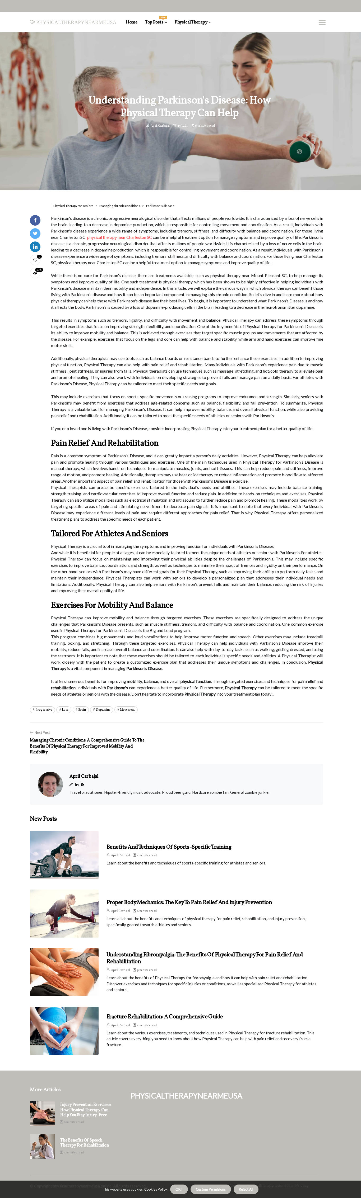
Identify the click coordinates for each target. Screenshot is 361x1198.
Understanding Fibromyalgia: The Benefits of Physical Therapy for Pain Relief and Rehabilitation (205, 958)
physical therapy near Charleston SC (119, 237)
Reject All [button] (246, 1189)
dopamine (103, 710)
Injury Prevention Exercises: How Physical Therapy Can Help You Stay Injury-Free (85, 1110)
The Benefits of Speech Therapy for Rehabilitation (84, 1143)
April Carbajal (160, 126)
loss (65, 710)
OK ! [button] (179, 1189)
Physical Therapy (191, 22)
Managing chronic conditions (119, 206)
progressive (43, 710)
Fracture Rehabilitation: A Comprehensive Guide (165, 1017)
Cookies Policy (155, 1189)
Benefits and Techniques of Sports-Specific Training (169, 847)
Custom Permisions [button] (211, 1189)
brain (82, 710)
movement (127, 710)
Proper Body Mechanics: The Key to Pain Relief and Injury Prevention (189, 902)
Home (131, 22)
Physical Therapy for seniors (73, 206)
